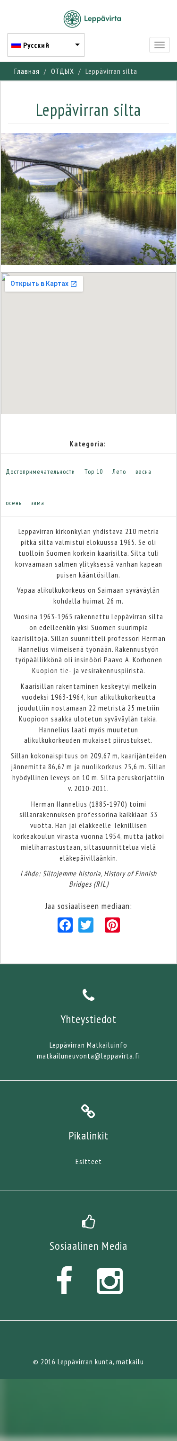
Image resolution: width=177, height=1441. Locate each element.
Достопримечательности (40, 471)
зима (37, 502)
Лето (119, 471)
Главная (27, 71)
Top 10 (93, 471)
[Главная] (92, 19)
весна (143, 471)
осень (14, 502)
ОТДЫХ (62, 71)
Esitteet (89, 1161)
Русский (36, 45)
